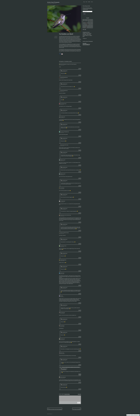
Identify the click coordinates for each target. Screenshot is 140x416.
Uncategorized (85, 38)
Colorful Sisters (62, 377)
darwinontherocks (62, 103)
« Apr (83, 29)
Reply (79, 68)
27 (86, 27)
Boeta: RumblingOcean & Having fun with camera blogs (67, 64)
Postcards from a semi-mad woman (65, 215)
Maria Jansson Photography (63, 131)
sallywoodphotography (63, 77)
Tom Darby (61, 325)
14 (87, 24)
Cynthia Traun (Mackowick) (63, 232)
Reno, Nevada (84, 43)
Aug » (85, 29)
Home (86, 1)
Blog (84, 1)
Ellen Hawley (61, 312)
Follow (84, 13)
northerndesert (64, 70)
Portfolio (89, 1)
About (92, 1)
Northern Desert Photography (53, 2)
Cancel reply (79, 394)
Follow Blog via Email (86, 6)
